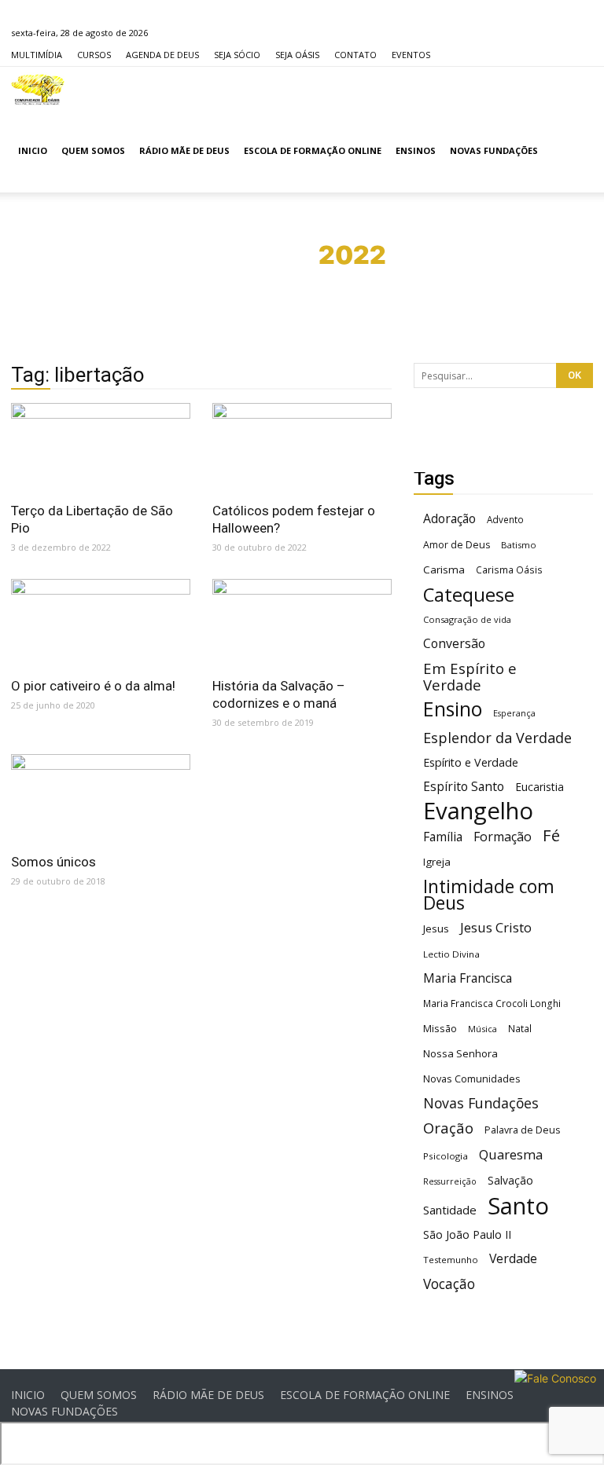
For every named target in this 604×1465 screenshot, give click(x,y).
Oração (448, 1127)
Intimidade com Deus (488, 894)
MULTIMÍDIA (36, 54)
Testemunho (450, 1259)
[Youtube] (100, 11)
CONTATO (355, 54)
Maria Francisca (467, 978)
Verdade (513, 1259)
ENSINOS (416, 150)
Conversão (454, 643)
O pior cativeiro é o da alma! (93, 686)
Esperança (514, 713)
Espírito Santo (463, 786)
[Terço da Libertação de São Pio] (100, 447)
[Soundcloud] (75, 11)
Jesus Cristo (496, 927)
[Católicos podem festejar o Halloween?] (302, 447)
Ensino (452, 709)
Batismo (518, 545)
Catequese (468, 594)
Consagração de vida (467, 619)
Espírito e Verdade (470, 762)
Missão (440, 1028)
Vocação (449, 1284)
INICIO (32, 150)
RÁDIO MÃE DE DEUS (184, 150)
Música (482, 1029)
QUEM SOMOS (93, 150)
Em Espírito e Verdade (470, 676)
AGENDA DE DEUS (162, 54)
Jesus (436, 928)
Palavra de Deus (522, 1130)
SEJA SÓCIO (237, 54)
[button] (574, 151)
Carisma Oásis (509, 570)
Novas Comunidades (472, 1079)
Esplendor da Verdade (497, 738)
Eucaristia (539, 786)
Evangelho (478, 811)
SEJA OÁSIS (297, 54)
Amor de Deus (456, 544)
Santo (518, 1206)
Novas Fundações (481, 1103)
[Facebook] (23, 11)
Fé (551, 835)
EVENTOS (411, 54)
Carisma (444, 569)
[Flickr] (49, 11)
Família (442, 837)
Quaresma (511, 1154)
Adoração (449, 519)
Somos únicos (53, 862)
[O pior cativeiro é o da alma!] (100, 623)
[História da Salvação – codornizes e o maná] (302, 623)
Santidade (450, 1210)
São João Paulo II (467, 1234)
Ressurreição (450, 1181)
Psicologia (445, 1156)
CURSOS (94, 54)
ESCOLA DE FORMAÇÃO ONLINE (312, 150)
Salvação (510, 1180)
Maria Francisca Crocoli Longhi (492, 1003)
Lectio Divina (451, 954)
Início (252, 255)
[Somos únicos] (100, 798)
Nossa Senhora (460, 1053)
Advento (505, 519)
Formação (502, 837)
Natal (520, 1028)
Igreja (437, 862)
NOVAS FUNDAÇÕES (494, 150)
